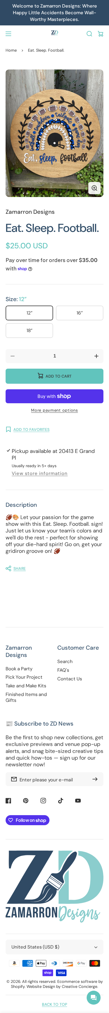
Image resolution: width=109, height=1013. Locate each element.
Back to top (54, 1004)
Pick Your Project (24, 677)
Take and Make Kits (26, 686)
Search (65, 661)
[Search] (89, 33)
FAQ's (63, 670)
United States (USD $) (35, 947)
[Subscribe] (96, 779)
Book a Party (19, 669)
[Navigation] (8, 34)
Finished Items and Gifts (26, 697)
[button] (52, 568)
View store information (40, 473)
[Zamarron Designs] (54, 33)
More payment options (54, 410)
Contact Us (69, 679)
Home (11, 50)
